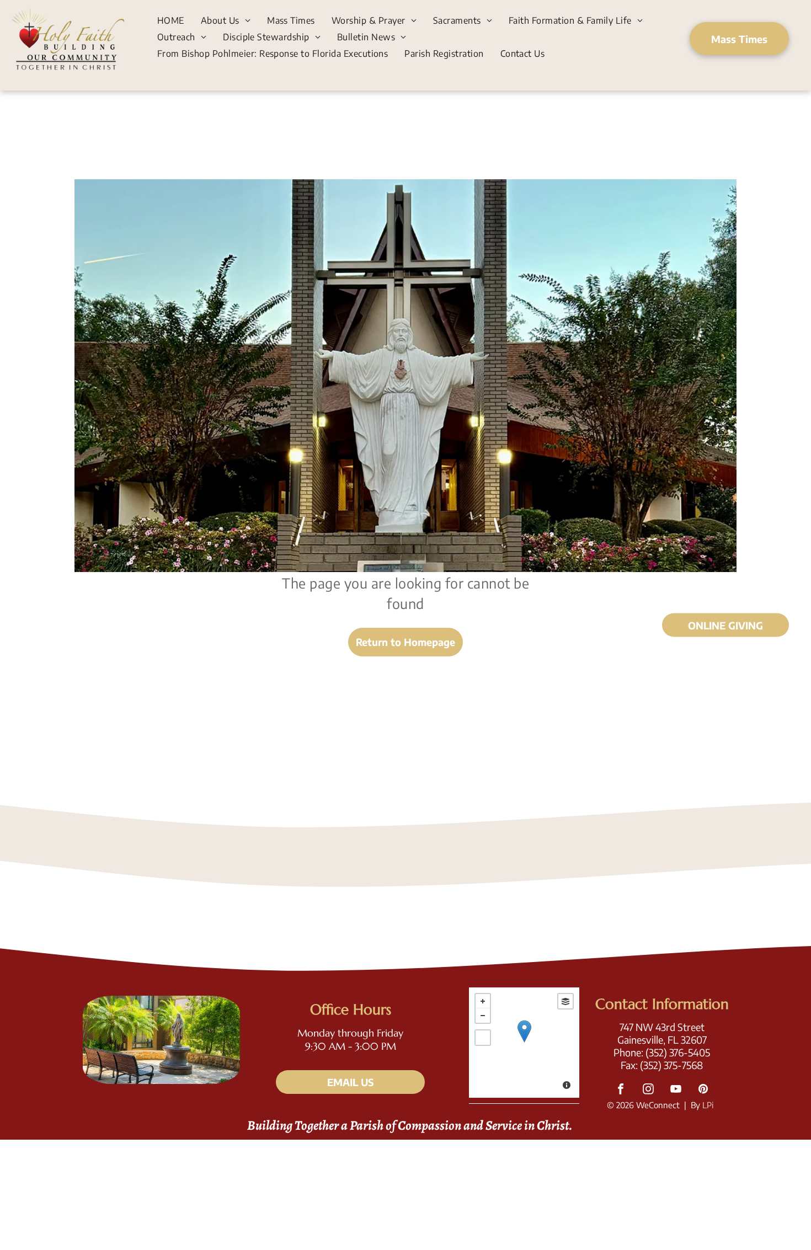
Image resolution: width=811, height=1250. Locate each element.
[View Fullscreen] (483, 1037)
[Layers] (565, 1001)
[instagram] (648, 1090)
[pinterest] (703, 1090)
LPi (707, 1105)
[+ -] (524, 1042)
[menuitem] (171, 20)
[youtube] (676, 1090)
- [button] (483, 1015)
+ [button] (483, 1001)
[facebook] (620, 1090)
